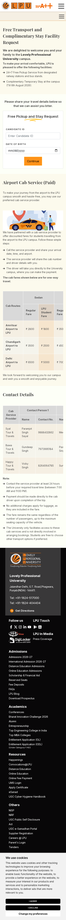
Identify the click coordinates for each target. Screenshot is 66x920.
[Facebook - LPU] (11, 626)
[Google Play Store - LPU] (35, 626)
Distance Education (20, 768)
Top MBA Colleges (20, 735)
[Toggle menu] (61, 6)
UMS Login (15, 782)
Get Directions (24, 610)
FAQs (12, 689)
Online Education (18, 773)
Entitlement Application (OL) (25, 739)
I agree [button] (33, 901)
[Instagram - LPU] (20, 626)
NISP (11, 810)
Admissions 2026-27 (20, 656)
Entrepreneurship (19, 725)
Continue (33, 161)
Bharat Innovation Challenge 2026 (28, 716)
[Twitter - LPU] (15, 626)
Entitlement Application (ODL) (25, 745)
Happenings (16, 759)
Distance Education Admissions (27, 666)
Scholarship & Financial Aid (24, 675)
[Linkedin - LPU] (25, 626)
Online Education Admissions (25, 670)
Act (10, 824)
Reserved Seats (18, 679)
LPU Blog (14, 693)
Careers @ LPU (18, 837)
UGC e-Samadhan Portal (23, 828)
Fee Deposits (16, 684)
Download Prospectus (21, 698)
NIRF (11, 814)
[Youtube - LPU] (29, 626)
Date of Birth (16, 144)
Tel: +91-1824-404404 (25, 603)
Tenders (14, 847)
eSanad (13, 791)
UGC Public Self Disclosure (24, 819)
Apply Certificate (18, 787)
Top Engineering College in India (28, 730)
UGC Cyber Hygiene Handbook (27, 796)
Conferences (16, 712)
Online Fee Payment (20, 778)
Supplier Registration (21, 833)
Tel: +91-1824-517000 (24, 598)
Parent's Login (17, 842)
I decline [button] (33, 907)
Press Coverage (42, 638)
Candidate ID (15, 129)
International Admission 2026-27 (27, 661)
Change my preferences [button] (33, 913)
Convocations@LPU (20, 764)
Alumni (12, 721)
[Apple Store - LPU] (40, 626)
